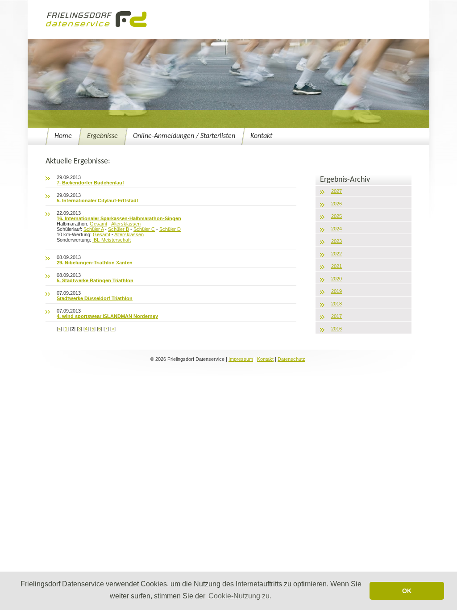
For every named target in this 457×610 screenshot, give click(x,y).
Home (63, 136)
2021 (336, 266)
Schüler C (144, 229)
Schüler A (93, 229)
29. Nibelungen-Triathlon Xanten (95, 262)
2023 (336, 241)
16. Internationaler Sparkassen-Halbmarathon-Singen (119, 218)
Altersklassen (126, 223)
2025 (336, 216)
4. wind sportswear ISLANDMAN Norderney (107, 316)
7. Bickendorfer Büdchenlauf (90, 182)
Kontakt (261, 136)
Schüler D (170, 229)
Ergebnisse (102, 136)
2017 (336, 316)
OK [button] (406, 590)
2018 (336, 303)
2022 (336, 253)
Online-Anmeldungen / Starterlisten (184, 136)
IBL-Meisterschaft (111, 239)
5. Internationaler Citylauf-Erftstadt (97, 200)
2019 (336, 291)
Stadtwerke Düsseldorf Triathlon (95, 298)
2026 (336, 203)
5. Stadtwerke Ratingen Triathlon (95, 280)
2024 (336, 228)
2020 (336, 278)
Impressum (240, 359)
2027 (336, 191)
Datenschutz (291, 359)
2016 (336, 328)
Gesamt (98, 223)
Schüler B (118, 229)
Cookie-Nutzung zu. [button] (239, 596)
